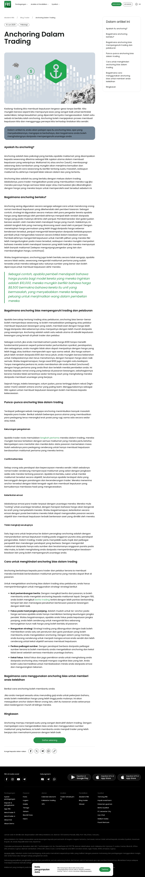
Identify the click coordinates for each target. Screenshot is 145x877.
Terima (105, 869)
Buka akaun (116, 4)
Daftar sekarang (49, 740)
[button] (121, 22)
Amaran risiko (9, 853)
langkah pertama (49, 437)
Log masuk (127, 4)
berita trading (42, 599)
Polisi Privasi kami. (86, 871)
